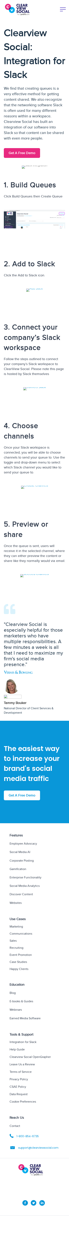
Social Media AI (20, 852)
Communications (21, 934)
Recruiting (16, 948)
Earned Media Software (25, 1018)
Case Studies (18, 962)
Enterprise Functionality (25, 877)
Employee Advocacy (23, 844)
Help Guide (17, 1049)
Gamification (18, 869)
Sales (13, 941)
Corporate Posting (22, 860)
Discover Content (21, 894)
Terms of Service (21, 1072)
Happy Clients (19, 969)
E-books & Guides (21, 1001)
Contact (15, 1126)
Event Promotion (21, 955)
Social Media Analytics (25, 886)
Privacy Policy (19, 1079)
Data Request (19, 1094)
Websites (16, 903)
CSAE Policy (18, 1087)
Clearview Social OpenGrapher (30, 1057)
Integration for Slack (23, 1042)
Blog (13, 993)
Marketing (16, 927)
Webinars (16, 1010)
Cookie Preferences (23, 1102)
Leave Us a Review (22, 1064)
